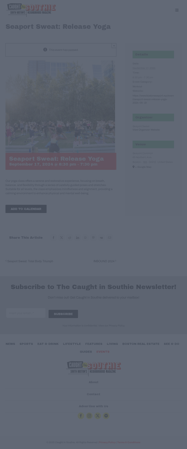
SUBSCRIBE (93, 243)
